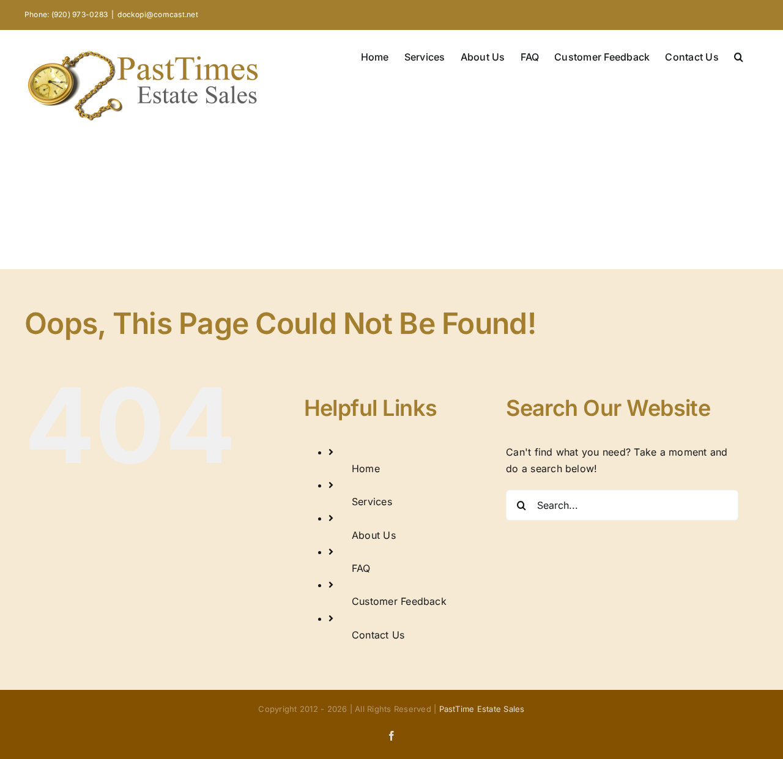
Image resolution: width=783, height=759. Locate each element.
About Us (374, 535)
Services (372, 501)
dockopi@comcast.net (157, 14)
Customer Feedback (399, 601)
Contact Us (378, 635)
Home (366, 468)
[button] (738, 55)
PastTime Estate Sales (482, 709)
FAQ (361, 568)
